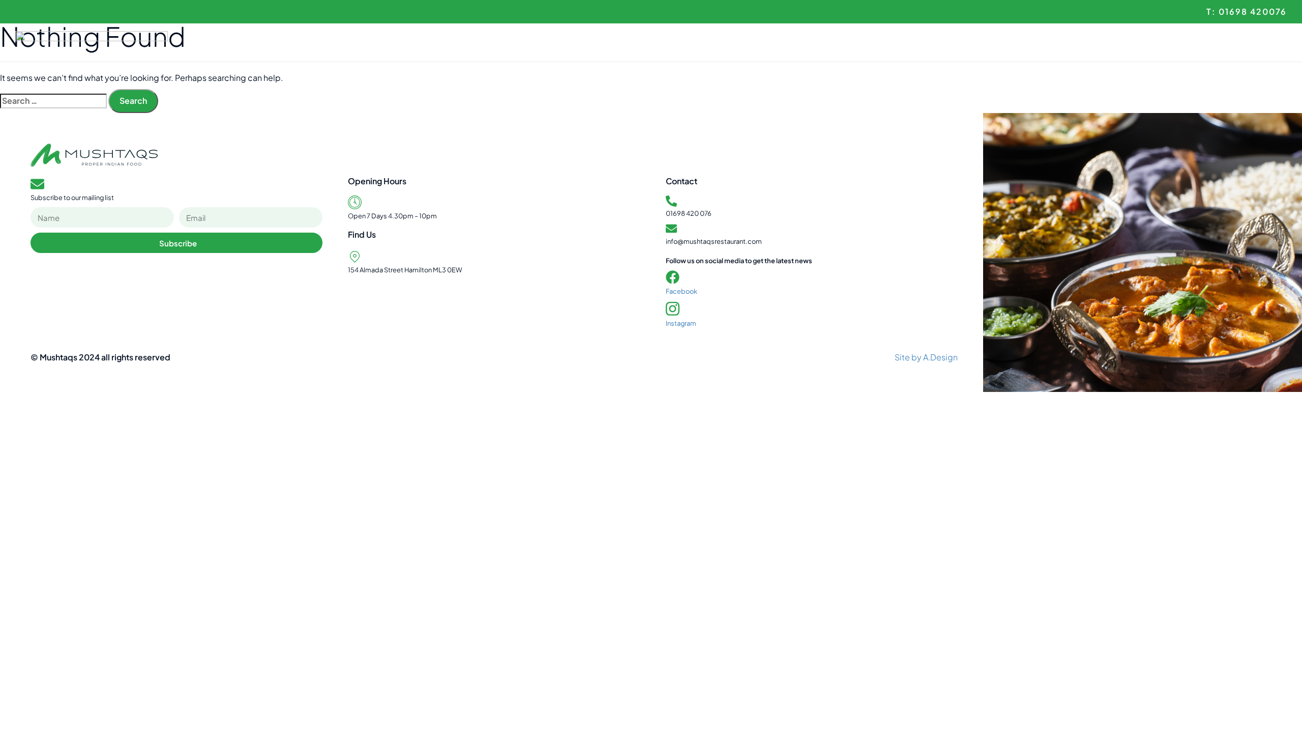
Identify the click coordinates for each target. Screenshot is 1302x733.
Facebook (681, 291)
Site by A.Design (926, 357)
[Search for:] (53, 101)
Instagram (681, 323)
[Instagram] (672, 309)
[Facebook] (672, 277)
